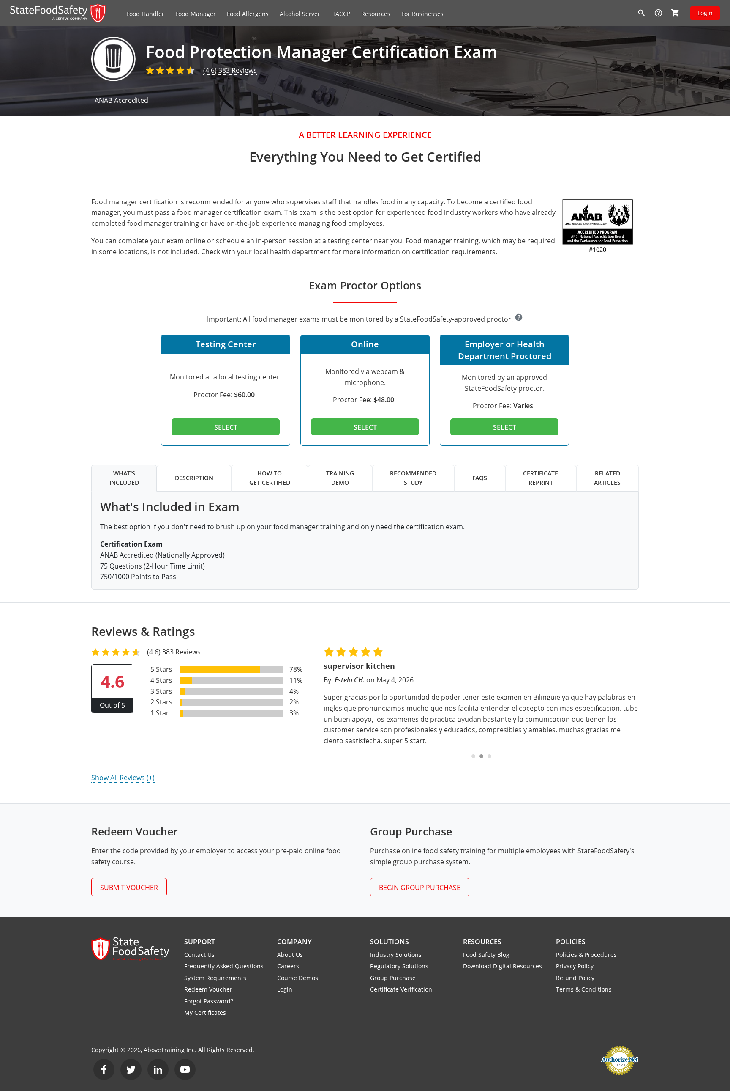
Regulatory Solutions (399, 966)
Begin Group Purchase (419, 887)
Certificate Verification (401, 989)
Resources (482, 941)
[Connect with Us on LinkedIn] (158, 1069)
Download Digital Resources (502, 966)
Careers (288, 966)
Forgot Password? (208, 1001)
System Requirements (215, 978)
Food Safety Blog (486, 955)
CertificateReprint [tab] (540, 477)
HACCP (340, 14)
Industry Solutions (396, 955)
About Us (290, 955)
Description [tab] (194, 478)
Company (294, 941)
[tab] (225, 394)
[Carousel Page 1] (473, 756)
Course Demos (297, 978)
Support (199, 941)
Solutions (389, 941)
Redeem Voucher (208, 989)
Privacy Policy (575, 966)
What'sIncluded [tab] (124, 477)
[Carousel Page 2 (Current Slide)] (481, 756)
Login (705, 13)
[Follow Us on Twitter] (131, 1069)
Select (225, 427)
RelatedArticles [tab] (607, 477)
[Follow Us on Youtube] (185, 1069)
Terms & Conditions (584, 989)
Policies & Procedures (586, 955)
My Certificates (205, 1013)
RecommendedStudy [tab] (413, 477)
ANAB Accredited (121, 100)
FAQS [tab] (479, 478)
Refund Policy (575, 978)
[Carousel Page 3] (489, 756)
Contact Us (199, 955)
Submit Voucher (129, 887)
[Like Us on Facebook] (103, 1069)
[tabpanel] (365, 541)
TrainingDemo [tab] (340, 477)
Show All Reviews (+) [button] (123, 777)
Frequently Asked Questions (224, 966)
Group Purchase (393, 978)
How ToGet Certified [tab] (269, 477)
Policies (571, 941)
